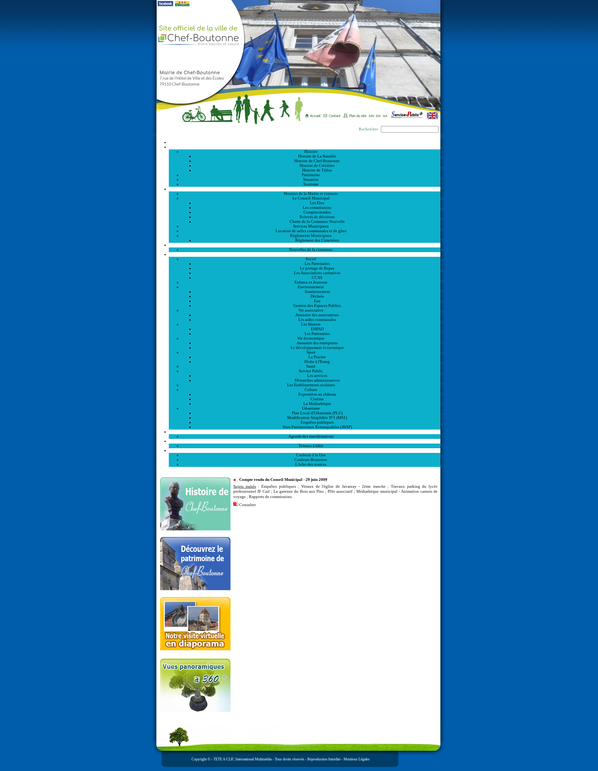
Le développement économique (317, 348)
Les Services (304, 254)
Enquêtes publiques (317, 422)
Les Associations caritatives (317, 273)
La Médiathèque (317, 404)
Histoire (311, 151)
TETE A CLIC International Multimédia (242, 759)
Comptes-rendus (317, 212)
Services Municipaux (311, 226)
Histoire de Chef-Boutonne (317, 161)
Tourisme (311, 184)
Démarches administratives (317, 380)
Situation (311, 179)
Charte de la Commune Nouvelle (317, 221)
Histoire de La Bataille (317, 156)
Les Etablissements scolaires (311, 385)
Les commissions (317, 207)
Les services (317, 376)
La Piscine (317, 357)
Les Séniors (310, 324)
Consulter (247, 505)
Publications (304, 450)
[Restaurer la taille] (386, 113)
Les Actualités (304, 245)
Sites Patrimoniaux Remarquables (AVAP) (317, 427)
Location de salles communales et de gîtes (311, 231)
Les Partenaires (317, 263)
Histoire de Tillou (317, 170)
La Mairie (305, 189)
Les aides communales (317, 319)
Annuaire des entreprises (317, 343)
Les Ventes (305, 441)
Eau (317, 301)
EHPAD (317, 329)
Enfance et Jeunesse (311, 282)
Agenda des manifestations (311, 436)
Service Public (311, 371)
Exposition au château (317, 394)
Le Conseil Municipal (311, 198)
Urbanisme (311, 408)
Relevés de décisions (317, 217)
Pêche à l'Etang (317, 362)
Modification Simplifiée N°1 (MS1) (317, 418)
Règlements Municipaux (311, 235)
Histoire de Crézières (317, 165)
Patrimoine (311, 175)
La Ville (304, 147)
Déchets (317, 296)
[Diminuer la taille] (379, 113)
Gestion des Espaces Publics (317, 305)
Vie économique (311, 338)
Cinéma (317, 399)
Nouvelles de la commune (311, 249)
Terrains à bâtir (310, 446)
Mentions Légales (357, 759)
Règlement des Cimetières (317, 240)
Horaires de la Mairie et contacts (311, 193)
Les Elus (317, 203)
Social (311, 259)
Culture (311, 390)
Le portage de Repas (317, 268)
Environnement (311, 287)
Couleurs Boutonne (310, 460)
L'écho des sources (310, 464)
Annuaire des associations (317, 315)
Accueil (304, 142)
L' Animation (305, 432)
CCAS (317, 277)
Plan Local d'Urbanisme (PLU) (317, 413)
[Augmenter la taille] (372, 113)
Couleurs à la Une (311, 455)
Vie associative (311, 310)
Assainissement (317, 291)
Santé (311, 366)
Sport (311, 352)
